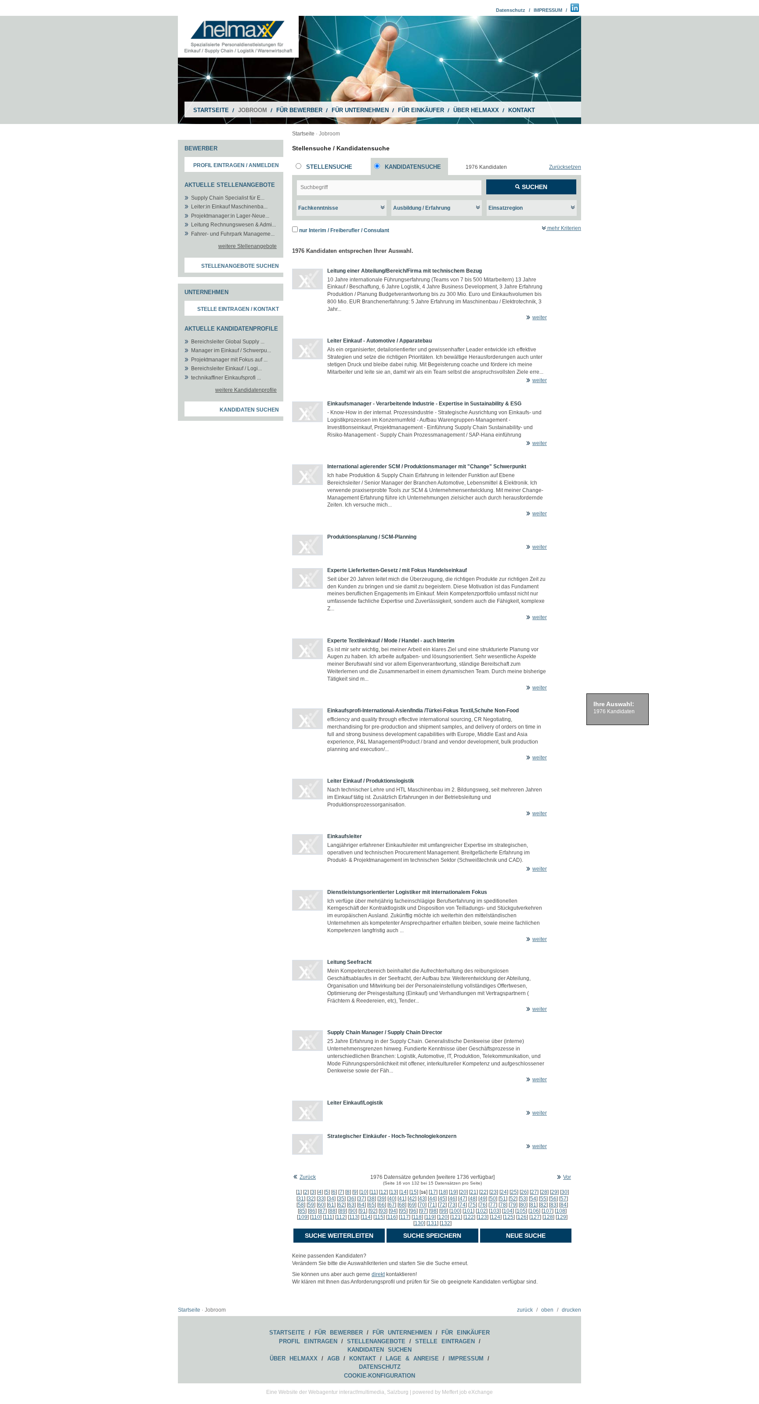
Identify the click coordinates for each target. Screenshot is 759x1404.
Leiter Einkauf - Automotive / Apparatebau (379, 341)
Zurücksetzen (565, 167)
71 (432, 1205)
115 (379, 1217)
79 (513, 1205)
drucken (571, 1310)
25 (514, 1192)
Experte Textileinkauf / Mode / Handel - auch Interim (391, 641)
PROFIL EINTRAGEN (308, 1341)
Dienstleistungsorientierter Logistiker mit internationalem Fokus (407, 892)
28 (544, 1192)
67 (392, 1205)
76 (483, 1205)
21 (473, 1192)
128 (548, 1217)
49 (483, 1199)
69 (412, 1205)
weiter (539, 317)
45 (442, 1199)
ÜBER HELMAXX (476, 110)
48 (473, 1199)
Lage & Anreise (412, 1358)
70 (422, 1205)
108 (560, 1211)
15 (414, 1192)
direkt (378, 1274)
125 (508, 1217)
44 (432, 1199)
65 (372, 1205)
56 (553, 1199)
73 (452, 1205)
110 (315, 1217)
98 (433, 1211)
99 (444, 1211)
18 (443, 1192)
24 (504, 1192)
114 (366, 1217)
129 (561, 1217)
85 (302, 1211)
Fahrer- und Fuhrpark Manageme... (233, 234)
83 (553, 1205)
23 (494, 1192)
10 (364, 1192)
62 (341, 1205)
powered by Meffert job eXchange (452, 1392)
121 (456, 1217)
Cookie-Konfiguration (379, 1375)
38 (372, 1199)
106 (534, 1211)
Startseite (303, 134)
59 (311, 1205)
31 (301, 1199)
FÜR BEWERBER (299, 110)
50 (493, 1199)
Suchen (533, 186)
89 (343, 1211)
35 (341, 1199)
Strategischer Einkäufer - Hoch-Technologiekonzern (391, 1136)
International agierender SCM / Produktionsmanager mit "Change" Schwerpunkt (426, 466)
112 (340, 1217)
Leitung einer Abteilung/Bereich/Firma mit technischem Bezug (404, 271)
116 (391, 1217)
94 (393, 1211)
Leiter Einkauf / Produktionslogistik (370, 781)
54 (533, 1199)
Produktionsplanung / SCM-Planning (371, 537)
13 (393, 1192)
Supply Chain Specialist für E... (227, 198)
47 (462, 1199)
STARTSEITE (211, 110)
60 (321, 1205)
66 (382, 1205)
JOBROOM (252, 110)
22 (484, 1192)
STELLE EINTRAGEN (445, 1341)
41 (402, 1199)
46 (452, 1199)
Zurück (308, 1177)
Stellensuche (329, 167)
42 (412, 1199)
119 (430, 1217)
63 (351, 1205)
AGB (333, 1358)
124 (495, 1217)
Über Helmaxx (294, 1358)
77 (493, 1205)
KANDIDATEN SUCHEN (379, 1349)
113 (353, 1217)
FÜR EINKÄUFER (421, 110)
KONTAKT (521, 110)
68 (402, 1205)
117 (404, 1217)
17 (433, 1192)
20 (463, 1192)
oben (547, 1310)
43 (422, 1199)
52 (513, 1199)
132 (445, 1223)
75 (473, 1205)
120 (443, 1217)
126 (522, 1217)
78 (503, 1205)
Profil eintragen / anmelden (236, 165)
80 (523, 1205)
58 (301, 1205)
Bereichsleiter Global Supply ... (227, 342)
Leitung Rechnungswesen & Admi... (233, 225)
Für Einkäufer (465, 1332)
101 (468, 1211)
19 (453, 1192)
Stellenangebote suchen (240, 266)
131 (432, 1223)
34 (331, 1199)
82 (543, 1205)
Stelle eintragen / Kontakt (238, 309)
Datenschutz (510, 10)
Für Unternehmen (402, 1332)
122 (469, 1217)
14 (404, 1192)
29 (554, 1192)
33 (321, 1199)
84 (563, 1205)
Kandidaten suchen (249, 410)
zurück (525, 1310)
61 (331, 1205)
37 (361, 1199)
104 (508, 1211)
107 (547, 1211)
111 (328, 1217)
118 (417, 1217)
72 (442, 1205)
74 (462, 1205)
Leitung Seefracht (349, 962)
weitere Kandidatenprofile (246, 390)
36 (351, 1199)
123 (482, 1217)
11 (373, 1192)
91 (363, 1211)
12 (383, 1192)
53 (523, 1199)
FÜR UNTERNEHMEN (360, 110)
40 (392, 1199)
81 (533, 1205)
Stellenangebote (376, 1341)
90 (353, 1211)
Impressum (466, 1358)
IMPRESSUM (548, 10)
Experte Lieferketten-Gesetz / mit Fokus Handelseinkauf (397, 570)
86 (312, 1211)
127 (535, 1217)
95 (403, 1211)
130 (419, 1223)
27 (534, 1192)
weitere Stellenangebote (247, 246)
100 (455, 1211)
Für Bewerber (338, 1332)
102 (481, 1211)
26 (524, 1192)
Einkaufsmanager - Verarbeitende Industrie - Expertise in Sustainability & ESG (424, 404)
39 (382, 1199)
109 (302, 1217)
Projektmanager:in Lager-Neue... (230, 216)
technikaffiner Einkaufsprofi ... (226, 378)
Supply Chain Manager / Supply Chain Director (384, 1032)
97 (423, 1211)
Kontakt (362, 1358)
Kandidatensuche (413, 167)
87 (322, 1211)
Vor (567, 1177)
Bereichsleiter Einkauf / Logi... (226, 368)
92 (373, 1211)
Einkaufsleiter (344, 836)
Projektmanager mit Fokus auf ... (229, 360)
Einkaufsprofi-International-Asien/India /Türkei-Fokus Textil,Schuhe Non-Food (423, 710)
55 (543, 1199)
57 (563, 1199)
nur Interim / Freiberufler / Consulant (344, 230)
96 (413, 1211)
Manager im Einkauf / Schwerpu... (231, 350)
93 (383, 1211)
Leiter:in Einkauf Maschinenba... (229, 207)
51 (503, 1199)
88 (332, 1211)
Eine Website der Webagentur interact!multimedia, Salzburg (337, 1392)
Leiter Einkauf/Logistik (355, 1103)
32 (311, 1199)
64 (361, 1205)
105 (521, 1211)
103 (494, 1211)
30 (564, 1192)
